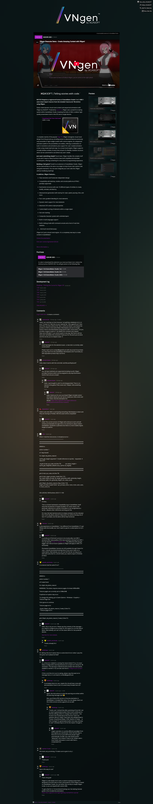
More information (42, 247)
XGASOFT (47, 342)
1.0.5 (38, 295)
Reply (40, 339)
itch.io (36, 802)
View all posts (41, 305)
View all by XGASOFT (42, 802)
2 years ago (48, 434)
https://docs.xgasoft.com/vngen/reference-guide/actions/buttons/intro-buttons (62, 401)
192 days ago (53, 319)
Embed (53, 802)
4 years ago (50, 523)
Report (49, 802)
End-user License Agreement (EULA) (47, 242)
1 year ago (52, 409)
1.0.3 (38, 299)
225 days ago (53, 368)
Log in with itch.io (42, 314)
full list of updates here (58, 542)
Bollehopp (45, 650)
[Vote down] (38, 321)
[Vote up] (38, 319)
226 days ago (54, 360)
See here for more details (49, 635)
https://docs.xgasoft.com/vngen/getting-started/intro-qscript (60, 793)
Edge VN (60, 137)
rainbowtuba (45, 319)
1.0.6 (38, 292)
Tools (119, 802)
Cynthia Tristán (46, 748)
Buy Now (38, 37)
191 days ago (53, 342)
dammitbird (45, 409)
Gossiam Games (46, 360)
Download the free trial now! (51, 118)
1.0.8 (38, 288)
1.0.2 (38, 302)
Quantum (59, 110)
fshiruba (44, 523)
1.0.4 (38, 297)
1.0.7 (38, 290)
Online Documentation (43, 238)
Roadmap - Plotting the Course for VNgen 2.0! (50, 285)
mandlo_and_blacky (47, 562)
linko (43, 434)
